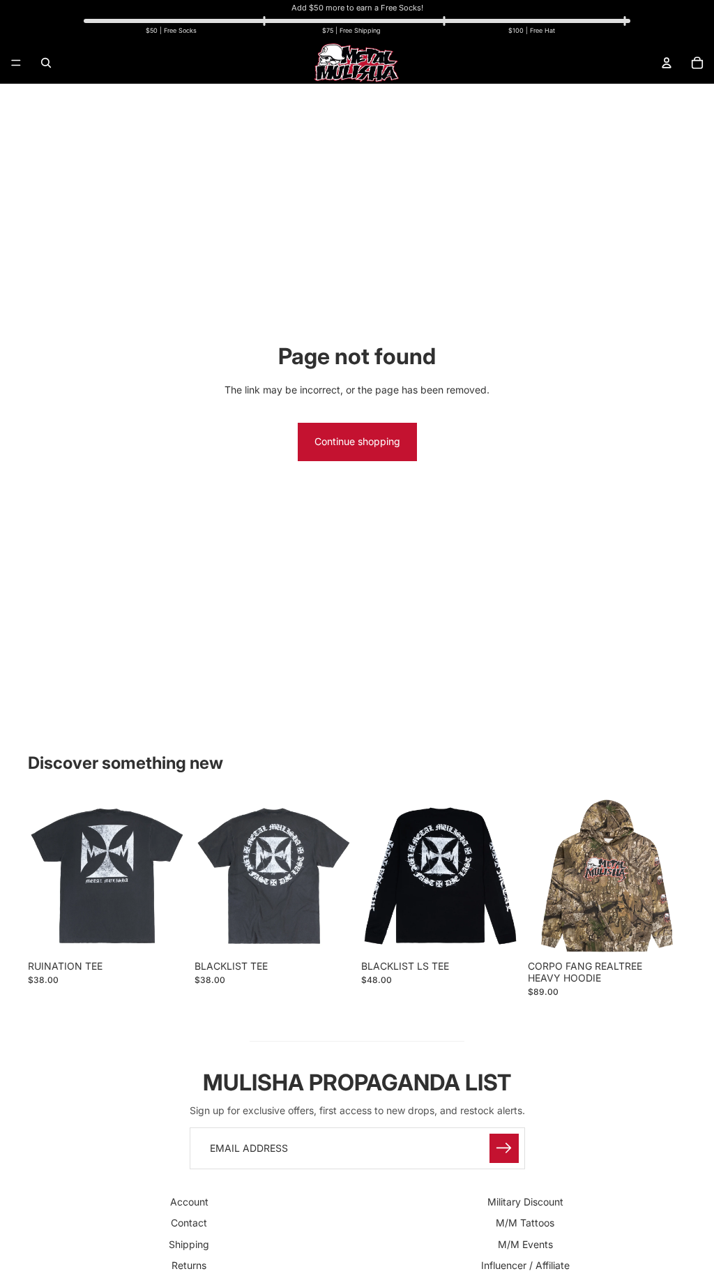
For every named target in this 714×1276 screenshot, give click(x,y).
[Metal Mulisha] (356, 63)
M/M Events (525, 1244)
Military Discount (525, 1202)
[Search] (46, 62)
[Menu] (16, 63)
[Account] (666, 62)
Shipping (189, 1244)
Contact (189, 1223)
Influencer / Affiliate (525, 1265)
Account (189, 1202)
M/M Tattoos (525, 1223)
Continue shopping (357, 441)
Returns (189, 1265)
